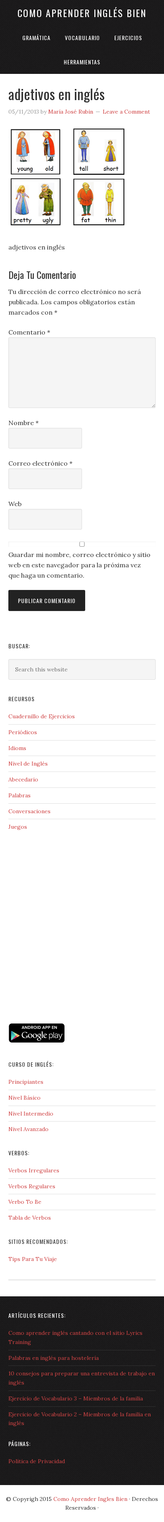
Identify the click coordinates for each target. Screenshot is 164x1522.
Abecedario (23, 779)
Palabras (19, 795)
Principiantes (25, 1081)
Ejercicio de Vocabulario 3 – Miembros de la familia (75, 1398)
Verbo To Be (24, 1201)
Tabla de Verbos (29, 1217)
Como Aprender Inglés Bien (82, 13)
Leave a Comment (126, 111)
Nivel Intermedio (30, 1113)
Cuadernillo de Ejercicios (41, 716)
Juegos (17, 826)
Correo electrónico (40, 463)
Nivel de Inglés (28, 763)
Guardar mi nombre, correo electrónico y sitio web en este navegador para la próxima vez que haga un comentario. (79, 565)
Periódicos (22, 732)
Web (14, 504)
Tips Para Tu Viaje (32, 1259)
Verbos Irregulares (33, 1170)
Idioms (17, 748)
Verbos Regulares (31, 1186)
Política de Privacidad (36, 1461)
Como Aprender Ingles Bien (90, 1499)
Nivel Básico (24, 1097)
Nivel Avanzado (28, 1129)
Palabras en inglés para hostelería (53, 1357)
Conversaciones (29, 811)
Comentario (29, 332)
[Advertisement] (48, 986)
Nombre (23, 423)
